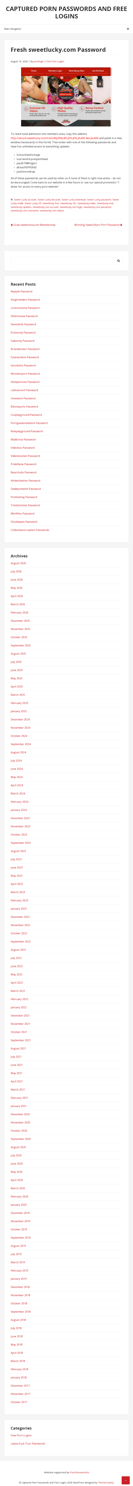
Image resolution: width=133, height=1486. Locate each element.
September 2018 (21, 1311)
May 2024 (16, 777)
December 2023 (20, 818)
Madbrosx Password (23, 439)
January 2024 (19, 810)
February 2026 (19, 612)
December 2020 (20, 1114)
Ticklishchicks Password (25, 505)
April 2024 (17, 785)
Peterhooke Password (24, 316)
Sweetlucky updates (21, 207)
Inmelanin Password (23, 398)
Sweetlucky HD (68, 203)
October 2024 (19, 736)
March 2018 (18, 1361)
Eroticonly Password (23, 332)
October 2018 (19, 1303)
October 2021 (19, 1032)
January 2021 (19, 1106)
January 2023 (19, 908)
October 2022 (19, 933)
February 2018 (19, 1369)
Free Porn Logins (55, 61)
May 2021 (16, 1073)
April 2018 (17, 1353)
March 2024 (18, 793)
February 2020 (19, 1196)
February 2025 (19, 703)
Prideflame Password (23, 464)
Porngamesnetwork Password (29, 423)
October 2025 (19, 637)
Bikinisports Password (24, 406)
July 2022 (16, 958)
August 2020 (18, 1147)
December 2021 (20, 1015)
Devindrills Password (23, 324)
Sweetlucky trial (105, 203)
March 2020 (18, 1188)
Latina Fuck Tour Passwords (28, 1443)
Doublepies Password (24, 522)
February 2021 (19, 1098)
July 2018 (16, 1328)
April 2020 (17, 1180)
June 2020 (17, 1163)
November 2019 (20, 1221)
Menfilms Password (22, 513)
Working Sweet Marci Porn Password (96, 225)
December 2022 (20, 917)
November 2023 (20, 826)
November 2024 (20, 727)
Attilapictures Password (25, 382)
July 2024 (16, 760)
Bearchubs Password (23, 472)
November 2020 (20, 1122)
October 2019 (19, 1229)
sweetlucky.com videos (52, 210)
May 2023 (16, 876)
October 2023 (19, 834)
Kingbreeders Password (25, 299)
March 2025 (18, 695)
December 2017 (20, 1385)
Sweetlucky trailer (86, 203)
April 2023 (17, 884)
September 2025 (21, 645)
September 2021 (21, 1040)
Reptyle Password (21, 291)
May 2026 (16, 588)
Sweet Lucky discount (49, 199)
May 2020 (16, 1172)
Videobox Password (23, 447)
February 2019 (19, 1270)
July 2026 (16, 571)
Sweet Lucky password (99, 199)
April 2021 (17, 1081)
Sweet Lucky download (74, 199)
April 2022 (17, 982)
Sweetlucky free (50, 203)
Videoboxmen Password (25, 456)
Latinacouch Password (24, 390)
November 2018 (20, 1295)
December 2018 (20, 1287)
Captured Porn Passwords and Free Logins (66, 12)
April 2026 (17, 596)
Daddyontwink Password (26, 489)
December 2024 (20, 719)
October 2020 (19, 1130)
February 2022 (19, 999)
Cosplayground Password (26, 415)
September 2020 (21, 1139)
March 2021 (18, 1089)
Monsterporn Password (25, 373)
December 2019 (20, 1213)
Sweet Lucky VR (33, 203)
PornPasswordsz (79, 1472)
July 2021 (16, 1056)
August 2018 (18, 1320)
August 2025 (18, 653)
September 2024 (21, 744)
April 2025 (17, 686)
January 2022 (19, 1007)
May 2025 (16, 678)
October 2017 (19, 1402)
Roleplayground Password (27, 431)
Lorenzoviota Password (25, 308)
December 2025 (20, 621)
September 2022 (21, 941)
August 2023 (18, 851)
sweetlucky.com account (46, 207)
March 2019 (18, 1262)
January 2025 (19, 711)
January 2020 (19, 1205)
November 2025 (20, 629)
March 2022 (18, 991)
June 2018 (17, 1336)
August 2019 (18, 1246)
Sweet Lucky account (25, 199)
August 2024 (18, 752)
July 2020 (16, 1155)
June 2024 (17, 769)
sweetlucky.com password (97, 207)
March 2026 (18, 604)
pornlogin (39, 61)
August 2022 (18, 950)
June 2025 (17, 670)
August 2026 (18, 563)
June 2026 (17, 579)
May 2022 (16, 974)
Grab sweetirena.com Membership (34, 225)
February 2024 (19, 801)
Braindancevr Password (25, 349)
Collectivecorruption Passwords (30, 530)
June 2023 (17, 867)
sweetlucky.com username (25, 210)
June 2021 (17, 1065)
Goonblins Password (23, 365)
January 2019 (19, 1279)
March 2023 (18, 892)
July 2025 (16, 662)
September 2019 (21, 1237)
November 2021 (20, 1024)
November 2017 (20, 1394)
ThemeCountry (106, 1482)
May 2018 (16, 1344)
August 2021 (18, 1048)
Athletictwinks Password (25, 480)
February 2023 (19, 900)
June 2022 (17, 966)
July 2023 (16, 859)
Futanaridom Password (25, 357)
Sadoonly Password (22, 341)
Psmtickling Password (24, 497)
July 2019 (16, 1254)
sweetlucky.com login (71, 207)
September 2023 (21, 843)
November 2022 (20, 925)
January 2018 (19, 1377)
